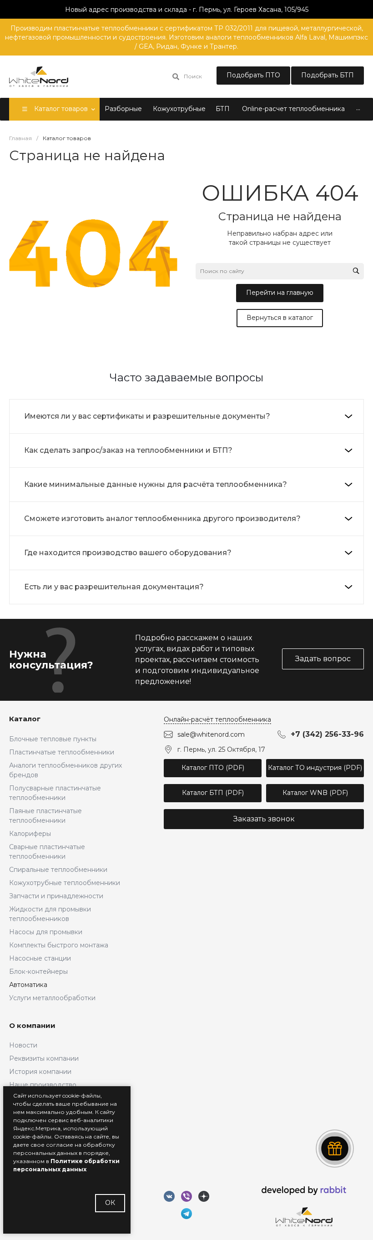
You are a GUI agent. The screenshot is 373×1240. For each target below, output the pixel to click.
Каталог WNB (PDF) (315, 793)
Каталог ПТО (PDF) (212, 768)
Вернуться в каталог (280, 318)
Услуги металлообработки (52, 998)
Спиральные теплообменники (58, 869)
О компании (32, 1025)
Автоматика (28, 985)
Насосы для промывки (45, 932)
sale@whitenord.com (211, 734)
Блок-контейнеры (38, 971)
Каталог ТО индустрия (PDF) (315, 768)
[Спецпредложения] (334, 1148)
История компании (40, 1072)
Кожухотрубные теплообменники (64, 883)
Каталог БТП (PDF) (213, 793)
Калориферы (30, 834)
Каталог (24, 718)
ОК (110, 1203)
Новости (23, 1045)
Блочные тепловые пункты (52, 739)
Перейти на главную (279, 292)
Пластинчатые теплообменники (61, 752)
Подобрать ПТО (253, 75)
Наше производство (42, 1085)
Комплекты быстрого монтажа (58, 945)
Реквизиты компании (44, 1058)
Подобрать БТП (327, 75)
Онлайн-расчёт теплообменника (217, 719)
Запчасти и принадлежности (56, 896)
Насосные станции (40, 958)
